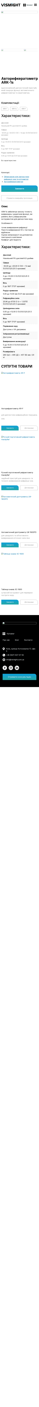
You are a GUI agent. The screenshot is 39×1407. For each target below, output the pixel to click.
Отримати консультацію (19, 677)
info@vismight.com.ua (15, 660)
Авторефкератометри (13, 182)
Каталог (11, 633)
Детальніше (29, 428)
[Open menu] (35, 5)
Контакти (28, 640)
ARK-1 (5, 109)
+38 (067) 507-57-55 (15, 655)
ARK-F (24, 109)
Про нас (6, 640)
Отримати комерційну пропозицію (19, 198)
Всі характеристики (8, 160)
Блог (17, 640)
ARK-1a (14, 109)
